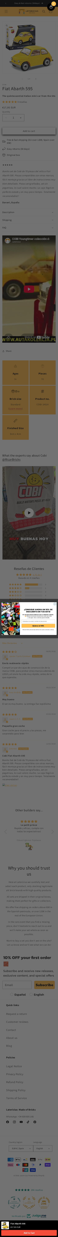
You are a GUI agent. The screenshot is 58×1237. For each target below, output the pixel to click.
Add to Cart (29, 1233)
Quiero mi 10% (38, 625)
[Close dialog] (55, 604)
